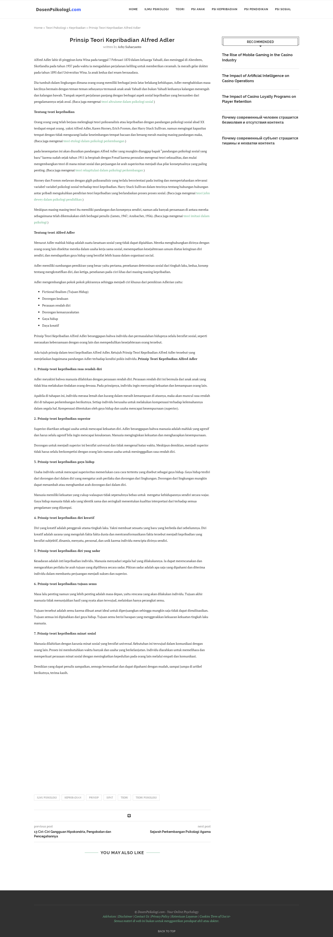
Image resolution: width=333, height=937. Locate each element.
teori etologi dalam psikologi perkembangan (93, 141)
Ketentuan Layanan (184, 916)
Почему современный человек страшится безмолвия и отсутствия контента (260, 120)
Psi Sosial (283, 9)
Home (133, 9)
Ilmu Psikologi (157, 9)
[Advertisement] (122, 733)
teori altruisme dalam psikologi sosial (127, 101)
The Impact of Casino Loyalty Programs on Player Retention (259, 99)
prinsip (94, 797)
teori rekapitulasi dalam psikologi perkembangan (109, 170)
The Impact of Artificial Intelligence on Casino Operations (255, 78)
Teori (180, 9)
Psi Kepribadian (224, 9)
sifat (109, 797)
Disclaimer (125, 916)
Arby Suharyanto (129, 47)
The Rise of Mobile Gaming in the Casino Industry (257, 57)
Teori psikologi (146, 797)
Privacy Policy (160, 916)
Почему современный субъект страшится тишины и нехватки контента (260, 140)
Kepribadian (77, 27)
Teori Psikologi (56, 27)
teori (124, 797)
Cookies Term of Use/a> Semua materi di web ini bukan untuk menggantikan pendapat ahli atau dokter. (172, 918)
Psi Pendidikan (256, 9)
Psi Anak (198, 9)
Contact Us (141, 916)
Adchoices (109, 916)
